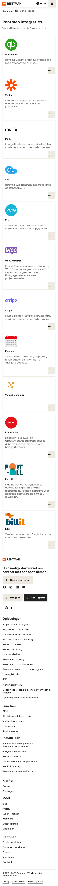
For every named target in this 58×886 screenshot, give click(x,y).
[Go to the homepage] (11, 559)
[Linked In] (17, 587)
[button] (41, 3)
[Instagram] (11, 587)
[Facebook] (4, 587)
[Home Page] (11, 4)
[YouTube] (24, 587)
